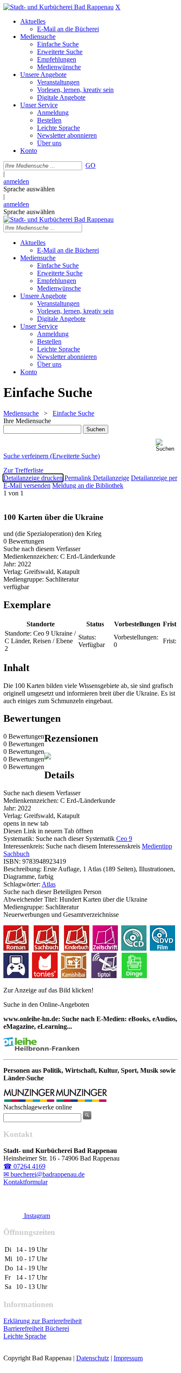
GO (90, 165)
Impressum (128, 1358)
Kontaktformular (25, 1181)
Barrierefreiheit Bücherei (36, 1328)
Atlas (49, 884)
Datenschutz (92, 1358)
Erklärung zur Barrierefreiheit (42, 1320)
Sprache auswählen (29, 189)
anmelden (16, 181)
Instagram (36, 1215)
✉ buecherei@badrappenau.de (44, 1174)
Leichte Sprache (24, 1336)
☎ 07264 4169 (24, 1166)
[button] (167, 445)
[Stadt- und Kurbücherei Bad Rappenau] (58, 7)
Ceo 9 (124, 838)
